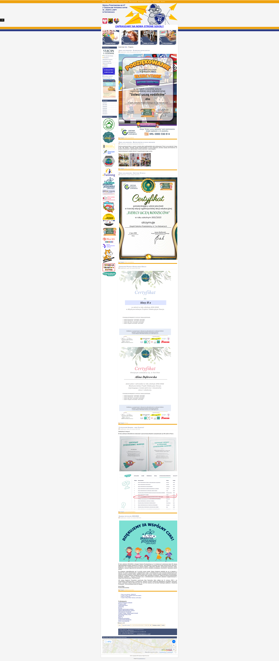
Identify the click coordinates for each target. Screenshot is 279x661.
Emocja (126, 423)
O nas (108, 1)
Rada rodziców (133, 1)
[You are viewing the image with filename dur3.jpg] (145, 159)
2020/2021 (105, 110)
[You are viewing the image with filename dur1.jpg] (123, 159)
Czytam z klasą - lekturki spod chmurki (128, 613)
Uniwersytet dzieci (123, 605)
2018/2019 (105, 106)
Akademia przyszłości (129, 589)
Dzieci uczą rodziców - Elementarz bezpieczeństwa (134, 50)
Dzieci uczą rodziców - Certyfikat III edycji (132, 173)
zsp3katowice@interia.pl (128, 633)
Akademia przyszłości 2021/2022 (129, 516)
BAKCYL (120, 617)
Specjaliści (114, 1)
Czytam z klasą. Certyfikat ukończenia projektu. (131, 595)
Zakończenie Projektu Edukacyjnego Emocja (132, 266)
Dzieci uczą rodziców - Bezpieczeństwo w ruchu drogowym (137, 142)
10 (150, 625)
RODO (104, 1)
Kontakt (163, 1)
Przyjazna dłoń (122, 604)
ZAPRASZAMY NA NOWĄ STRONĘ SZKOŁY (139, 26)
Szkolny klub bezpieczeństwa (126, 609)
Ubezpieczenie (156, 1)
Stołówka (106, 64)
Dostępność (105, 66)
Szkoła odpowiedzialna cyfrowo (126, 610)
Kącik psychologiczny (107, 78)
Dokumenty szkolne (123, 1)
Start (126, 47)
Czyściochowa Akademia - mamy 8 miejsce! (131, 427)
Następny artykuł (156, 625)
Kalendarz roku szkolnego (144, 1)
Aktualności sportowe (108, 76)
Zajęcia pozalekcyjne (107, 63)
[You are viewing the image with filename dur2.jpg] (134, 159)
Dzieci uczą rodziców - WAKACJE (128, 594)
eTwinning (121, 606)
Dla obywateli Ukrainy (108, 55)
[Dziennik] (109, 54)
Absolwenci (105, 113)
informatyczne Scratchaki (124, 612)
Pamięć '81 (121, 615)
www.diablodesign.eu (141, 658)
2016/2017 (105, 102)
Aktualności (106, 57)
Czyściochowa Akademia (130, 511)
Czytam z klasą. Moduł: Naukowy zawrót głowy (131, 597)
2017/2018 (105, 104)
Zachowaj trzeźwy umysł (124, 614)
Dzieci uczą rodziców (129, 137)
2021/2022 (105, 112)
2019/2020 (105, 108)
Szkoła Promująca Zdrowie (125, 602)
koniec (163, 625)
